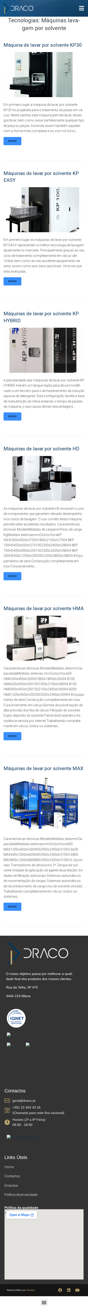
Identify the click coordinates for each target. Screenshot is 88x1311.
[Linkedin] (69, 1290)
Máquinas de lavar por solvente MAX (43, 768)
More (12, 141)
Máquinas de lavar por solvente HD (41, 449)
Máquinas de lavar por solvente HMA (44, 608)
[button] (44, 1302)
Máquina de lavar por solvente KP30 (43, 45)
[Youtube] (77, 1290)
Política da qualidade (21, 1207)
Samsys (30, 1290)
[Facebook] (60, 1290)
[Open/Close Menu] (81, 8)
